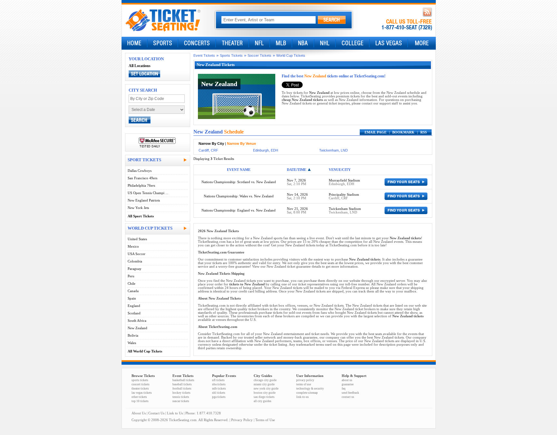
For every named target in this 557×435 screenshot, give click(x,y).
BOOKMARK (403, 132)
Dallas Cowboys (139, 171)
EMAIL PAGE (375, 132)
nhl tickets (218, 392)
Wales (132, 343)
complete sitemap (307, 392)
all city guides (262, 401)
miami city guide (264, 384)
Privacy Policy (242, 420)
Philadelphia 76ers (141, 185)
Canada (133, 291)
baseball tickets (182, 384)
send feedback (350, 392)
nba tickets (219, 384)
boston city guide (265, 392)
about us (347, 380)
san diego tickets (264, 397)
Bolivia (133, 335)
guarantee (348, 384)
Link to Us (175, 413)
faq (344, 388)
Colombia (135, 261)
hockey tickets (181, 392)
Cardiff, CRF (208, 150)
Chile (131, 283)
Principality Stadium (344, 194)
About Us (139, 413)
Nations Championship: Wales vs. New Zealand (239, 196)
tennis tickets (180, 397)
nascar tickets (180, 401)
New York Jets (138, 208)
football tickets (181, 388)
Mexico (133, 246)
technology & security (310, 388)
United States (137, 239)
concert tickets (141, 384)
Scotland (134, 313)
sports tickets (140, 380)
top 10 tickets (140, 401)
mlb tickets (219, 388)
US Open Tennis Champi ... (148, 193)
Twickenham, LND (333, 150)
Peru (131, 276)
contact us (348, 397)
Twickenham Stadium (345, 209)
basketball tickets (183, 380)
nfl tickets (218, 380)
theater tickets (140, 388)
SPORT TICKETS (144, 159)
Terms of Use (265, 420)
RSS (423, 132)
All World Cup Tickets (145, 351)
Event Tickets (204, 55)
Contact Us (156, 413)
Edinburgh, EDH (265, 150)
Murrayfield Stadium (344, 180)
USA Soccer (136, 254)
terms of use (303, 384)
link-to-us (302, 397)
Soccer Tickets (259, 55)
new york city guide (266, 388)
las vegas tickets (142, 392)
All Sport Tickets (141, 216)
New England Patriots (144, 200)
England (134, 306)
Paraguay (135, 269)
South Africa (137, 320)
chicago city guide (265, 380)
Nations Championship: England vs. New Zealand (238, 210)
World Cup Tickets (290, 55)
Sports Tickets (231, 55)
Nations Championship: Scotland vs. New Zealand (238, 182)
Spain (132, 298)
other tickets (139, 397)
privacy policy (305, 380)
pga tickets (219, 397)
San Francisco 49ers (142, 178)
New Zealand (137, 328)
